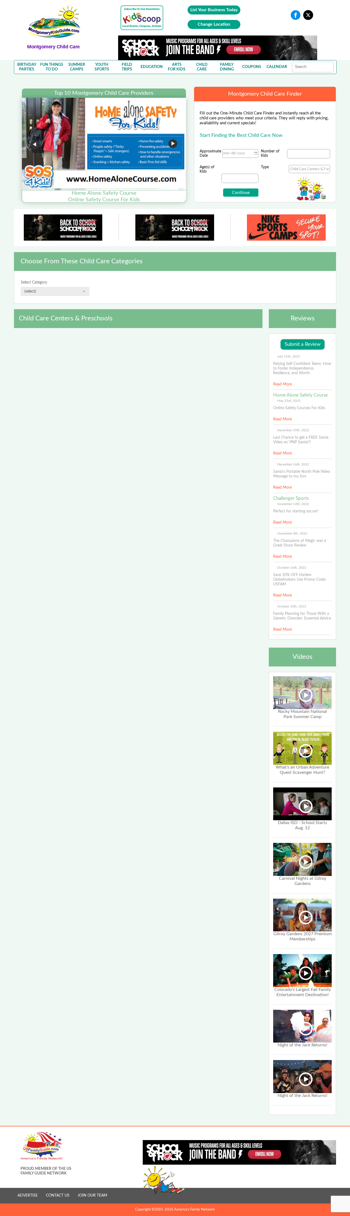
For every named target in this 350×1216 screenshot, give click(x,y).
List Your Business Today (214, 10)
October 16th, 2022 (291, 567)
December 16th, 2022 (293, 464)
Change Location (214, 24)
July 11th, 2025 (288, 356)
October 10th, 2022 (291, 606)
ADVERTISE (28, 1195)
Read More (282, 384)
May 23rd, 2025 (289, 400)
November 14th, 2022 (293, 504)
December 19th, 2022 (293, 430)
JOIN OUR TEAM (92, 1195)
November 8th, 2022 (292, 533)
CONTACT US (57, 1195)
